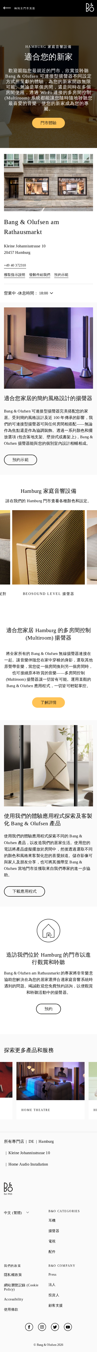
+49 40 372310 (15, 265)
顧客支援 (70, 1305)
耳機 (69, 1220)
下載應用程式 (28, 892)
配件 (69, 1252)
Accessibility (26, 1299)
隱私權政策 (26, 1275)
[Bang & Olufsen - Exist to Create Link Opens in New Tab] (90, 10)
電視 (69, 1241)
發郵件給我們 (39, 275)
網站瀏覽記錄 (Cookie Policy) (26, 1287)
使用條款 (26, 1309)
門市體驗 (53, 124)
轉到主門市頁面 (24, 8)
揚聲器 (70, 1231)
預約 (53, 1010)
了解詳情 (53, 703)
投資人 (70, 1295)
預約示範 (61, 275)
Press (70, 1274)
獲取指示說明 (14, 275)
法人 (69, 1285)
